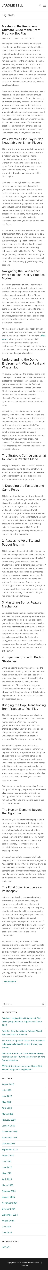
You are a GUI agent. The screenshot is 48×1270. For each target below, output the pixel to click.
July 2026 (6, 1090)
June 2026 (7, 1096)
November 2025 (9, 1137)
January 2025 (8, 1197)
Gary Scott (7, 38)
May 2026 (6, 1102)
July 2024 (6, 1226)
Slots (31, 38)
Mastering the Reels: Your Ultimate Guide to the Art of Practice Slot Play (21, 30)
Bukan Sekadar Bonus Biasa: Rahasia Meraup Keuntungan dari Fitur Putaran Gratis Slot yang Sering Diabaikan (23, 1056)
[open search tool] (40, 5)
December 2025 (9, 1131)
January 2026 (8, 1126)
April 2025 (7, 1179)
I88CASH (6, 1247)
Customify (24, 1265)
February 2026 (9, 1120)
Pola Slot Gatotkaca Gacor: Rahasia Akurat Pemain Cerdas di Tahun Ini (22, 1033)
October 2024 (8, 1209)
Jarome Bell (12, 5)
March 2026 (7, 1114)
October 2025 (8, 1143)
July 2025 (6, 1161)
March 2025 (7, 1185)
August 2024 (8, 1220)
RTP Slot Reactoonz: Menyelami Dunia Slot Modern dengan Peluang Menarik (22, 1068)
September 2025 (10, 1149)
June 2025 (7, 1167)
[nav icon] (44, 5)
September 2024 (10, 1215)
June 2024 (7, 1232)
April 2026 (7, 1108)
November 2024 (9, 1203)
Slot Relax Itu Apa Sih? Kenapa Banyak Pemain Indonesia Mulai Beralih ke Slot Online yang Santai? (23, 1044)
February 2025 (9, 1191)
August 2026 (8, 1084)
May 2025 (6, 1173)
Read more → (10, 981)
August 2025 (8, 1155)
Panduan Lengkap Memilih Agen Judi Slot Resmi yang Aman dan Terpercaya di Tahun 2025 (22, 1021)
